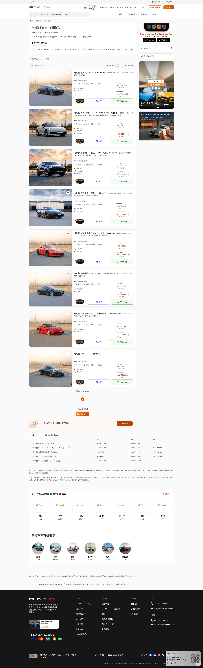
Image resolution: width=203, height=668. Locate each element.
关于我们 (105, 604)
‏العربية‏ (112, 663)
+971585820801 (161, 604)
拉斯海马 (39, 21)
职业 (103, 614)
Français (119, 663)
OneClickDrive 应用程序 (111, 609)
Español (149, 663)
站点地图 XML (107, 619)
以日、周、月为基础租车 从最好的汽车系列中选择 (90, 7)
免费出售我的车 (155, 7)
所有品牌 (166, 494)
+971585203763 (161, 620)
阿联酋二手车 (81, 614)
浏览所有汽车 (83, 414)
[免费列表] (156, 126)
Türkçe (141, 663)
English (105, 663)
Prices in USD (110, 65)
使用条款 (134, 614)
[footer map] (33, 656)
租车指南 (79, 629)
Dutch (126, 663)
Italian (164, 663)
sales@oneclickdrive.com (164, 625)
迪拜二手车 (80, 609)
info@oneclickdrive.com (163, 609)
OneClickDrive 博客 (83, 604)
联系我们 (105, 629)
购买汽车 (103, 7)
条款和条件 (59, 584)
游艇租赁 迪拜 (81, 634)
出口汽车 (113, 7)
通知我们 (105, 576)
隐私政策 (69, 584)
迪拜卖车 (79, 619)
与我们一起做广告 (109, 624)
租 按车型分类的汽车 (39, 43)
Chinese (156, 663)
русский (134, 663)
